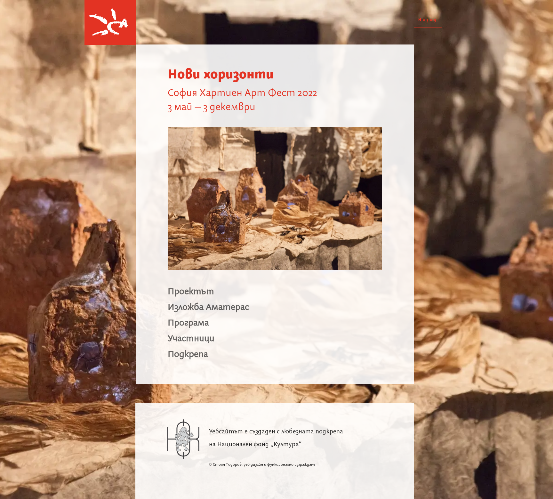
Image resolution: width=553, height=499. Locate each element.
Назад (427, 20)
